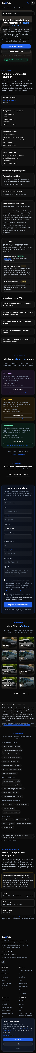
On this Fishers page (18, 13)
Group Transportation (25, 970)
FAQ (20, 980)
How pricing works (8, 824)
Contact (21, 1004)
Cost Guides (5, 1001)
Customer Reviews (7, 1014)
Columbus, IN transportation (11, 758)
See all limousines (18, 415)
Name (6, 499)
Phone (6, 516)
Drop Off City (8, 558)
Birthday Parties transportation (12, 796)
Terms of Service (8, 1030)
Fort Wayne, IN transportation (12, 769)
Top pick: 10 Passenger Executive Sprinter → (18, 445)
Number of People (10, 533)
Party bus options (8, 804)
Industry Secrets (6, 1010)
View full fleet (12, 451)
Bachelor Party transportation (12, 785)
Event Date (8, 524)
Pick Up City (8, 550)
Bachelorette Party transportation (13, 789)
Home (2, 8)
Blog (20, 1010)
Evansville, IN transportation (11, 765)
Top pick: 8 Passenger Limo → (18, 419)
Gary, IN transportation (10, 773)
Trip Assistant (23, 986)
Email (6, 507)
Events (21, 974)
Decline (18, 1044)
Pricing (3, 988)
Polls (20, 990)
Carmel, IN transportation (11, 754)
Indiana (15, 8)
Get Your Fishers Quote (16, 52)
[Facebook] (3, 962)
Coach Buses (5, 980)
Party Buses (5, 974)
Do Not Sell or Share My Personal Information (26, 1014)
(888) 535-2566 (8, 951)
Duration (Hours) (9, 541)
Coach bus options (8, 808)
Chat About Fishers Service (17, 60)
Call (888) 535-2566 (17, 46)
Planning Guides (6, 1007)
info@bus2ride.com (10, 954)
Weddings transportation (10, 792)
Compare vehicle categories (11, 812)
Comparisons (5, 1004)
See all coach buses (18, 441)
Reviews (21, 1007)
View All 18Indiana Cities (18, 694)
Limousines (4, 977)
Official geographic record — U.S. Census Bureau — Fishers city (15, 836)
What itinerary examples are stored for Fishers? (17, 331)
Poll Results (22, 993)
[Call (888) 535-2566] (28, 3)
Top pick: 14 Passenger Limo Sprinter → (18, 393)
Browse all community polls (17, 474)
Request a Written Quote (18, 604)
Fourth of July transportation (11, 781)
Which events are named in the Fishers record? (17, 322)
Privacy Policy (16, 591)
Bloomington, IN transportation (12, 750)
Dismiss (18, 1048)
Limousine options (22, 804)
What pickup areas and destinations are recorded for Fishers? (17, 313)
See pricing (22, 451)
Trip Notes (7, 567)
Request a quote (8, 827)
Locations (8, 8)
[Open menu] (33, 3)
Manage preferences (8, 1035)
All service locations (22, 820)
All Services (4, 970)
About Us (22, 1001)
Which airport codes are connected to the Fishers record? (16, 340)
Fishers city (7, 258)
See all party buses (18, 389)
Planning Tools (23, 983)
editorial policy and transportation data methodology (17, 724)
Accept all (18, 1039)
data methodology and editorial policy (16, 917)
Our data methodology (24, 824)
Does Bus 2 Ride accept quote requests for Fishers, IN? (17, 304)
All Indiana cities (8, 820)
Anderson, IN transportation (11, 746)
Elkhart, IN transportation (11, 761)
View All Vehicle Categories (6, 984)
